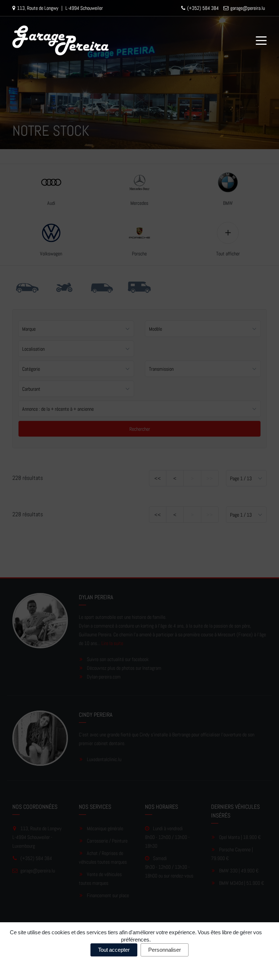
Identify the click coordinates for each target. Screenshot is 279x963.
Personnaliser (164, 950)
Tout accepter (114, 950)
